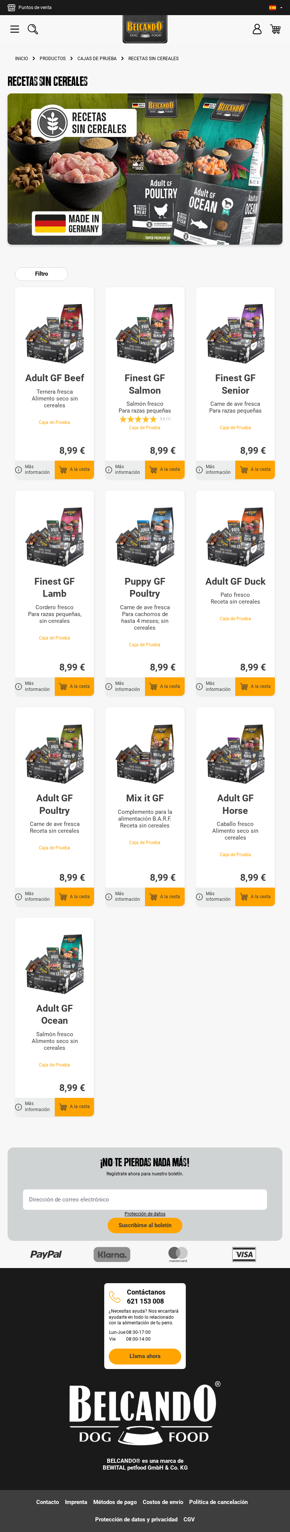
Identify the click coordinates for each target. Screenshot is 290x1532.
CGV (189, 1519)
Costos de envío (163, 1502)
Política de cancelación (218, 1502)
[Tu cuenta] (257, 29)
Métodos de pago (115, 1502)
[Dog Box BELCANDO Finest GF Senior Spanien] (235, 334)
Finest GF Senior (235, 384)
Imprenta (76, 1502)
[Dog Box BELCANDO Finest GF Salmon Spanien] (144, 334)
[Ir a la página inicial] (145, 29)
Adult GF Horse (235, 804)
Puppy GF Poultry (145, 587)
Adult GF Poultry (54, 804)
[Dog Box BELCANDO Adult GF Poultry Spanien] (54, 754)
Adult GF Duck (235, 581)
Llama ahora (145, 1356)
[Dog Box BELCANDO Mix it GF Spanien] (144, 754)
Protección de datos (145, 1214)
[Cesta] (275, 29)
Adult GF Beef (54, 378)
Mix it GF (145, 798)
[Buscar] (33, 29)
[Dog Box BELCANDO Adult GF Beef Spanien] (54, 334)
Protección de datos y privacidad (136, 1519)
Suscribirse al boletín (145, 1225)
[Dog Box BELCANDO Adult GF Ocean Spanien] (54, 964)
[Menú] (15, 29)
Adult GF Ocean (54, 1014)
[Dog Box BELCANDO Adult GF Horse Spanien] (235, 754)
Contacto (47, 1502)
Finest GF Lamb (54, 587)
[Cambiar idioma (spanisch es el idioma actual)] (275, 8)
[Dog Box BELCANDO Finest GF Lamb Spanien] (54, 537)
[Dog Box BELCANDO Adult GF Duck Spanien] (235, 537)
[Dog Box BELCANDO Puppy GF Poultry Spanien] (144, 537)
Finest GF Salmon (145, 384)
